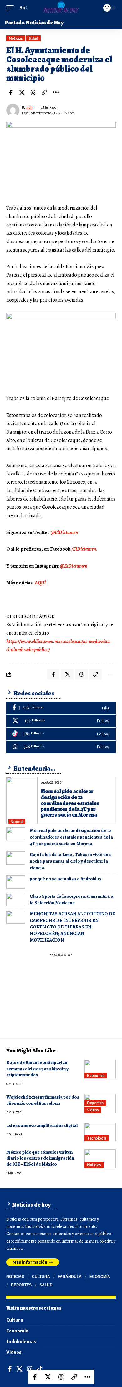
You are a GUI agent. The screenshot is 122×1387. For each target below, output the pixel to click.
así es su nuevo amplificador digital (42, 1125)
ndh (30, 107)
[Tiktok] (61, 734)
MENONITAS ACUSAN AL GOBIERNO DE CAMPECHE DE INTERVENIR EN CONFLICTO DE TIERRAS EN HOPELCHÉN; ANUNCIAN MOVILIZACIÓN (72, 927)
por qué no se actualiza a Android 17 (65, 878)
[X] (61, 721)
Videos (93, 1110)
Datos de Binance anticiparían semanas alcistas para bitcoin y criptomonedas (37, 1068)
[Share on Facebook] (10, 92)
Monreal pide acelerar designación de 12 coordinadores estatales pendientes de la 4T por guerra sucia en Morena (70, 803)
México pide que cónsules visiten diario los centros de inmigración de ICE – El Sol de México (40, 1158)
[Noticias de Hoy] (61, 7)
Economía (95, 1075)
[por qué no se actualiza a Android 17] (15, 882)
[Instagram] (29, 1369)
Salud (33, 38)
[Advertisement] (61, 998)
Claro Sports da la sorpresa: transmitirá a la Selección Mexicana (71, 899)
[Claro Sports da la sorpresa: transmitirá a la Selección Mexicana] (15, 899)
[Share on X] (22, 92)
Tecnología (96, 1138)
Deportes (95, 1102)
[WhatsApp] (61, 747)
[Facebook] (61, 708)
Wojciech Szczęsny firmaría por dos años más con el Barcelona (42, 1100)
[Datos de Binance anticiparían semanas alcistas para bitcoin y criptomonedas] (100, 1069)
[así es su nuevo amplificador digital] (100, 1132)
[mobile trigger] (11, 8)
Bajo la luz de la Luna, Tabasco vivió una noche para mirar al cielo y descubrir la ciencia (70, 861)
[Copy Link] (44, 92)
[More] (55, 92)
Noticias (16, 38)
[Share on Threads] (33, 92)
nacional (17, 821)
